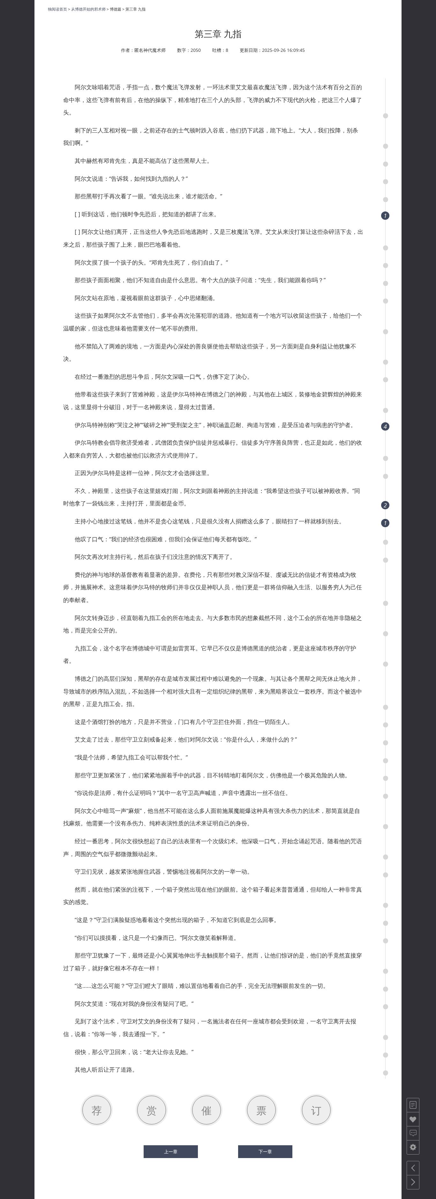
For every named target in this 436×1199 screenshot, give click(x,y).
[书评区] (413, 1133)
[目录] (413, 1105)
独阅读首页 (57, 9)
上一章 (170, 1151)
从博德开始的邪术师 (88, 9)
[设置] (413, 1147)
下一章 (265, 1151)
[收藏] (413, 1119)
